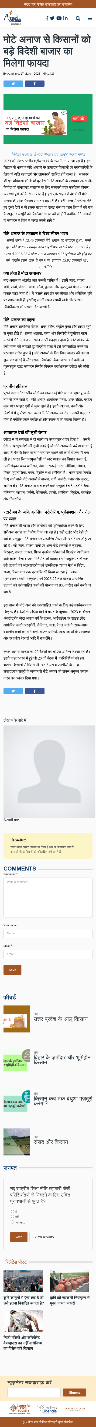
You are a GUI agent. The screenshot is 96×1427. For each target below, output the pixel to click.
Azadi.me (13, 73)
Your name (10, 925)
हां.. (17, 1212)
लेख (36, 1014)
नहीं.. (18, 1217)
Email (6, 945)
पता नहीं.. (20, 1222)
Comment (9, 874)
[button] (13, 84)
